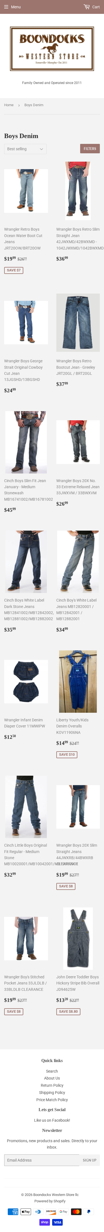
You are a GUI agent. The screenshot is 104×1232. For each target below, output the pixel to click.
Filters (90, 149)
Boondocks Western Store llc (56, 1195)
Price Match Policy (52, 1100)
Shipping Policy (52, 1092)
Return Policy (52, 1085)
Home (9, 105)
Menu (16, 7)
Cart (96, 7)
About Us (52, 1078)
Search (52, 1071)
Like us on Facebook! (52, 1120)
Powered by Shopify (49, 1201)
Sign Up (89, 1160)
